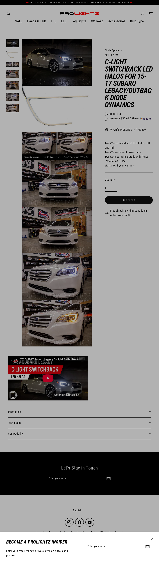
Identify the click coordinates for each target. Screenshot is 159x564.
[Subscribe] (147, 546)
